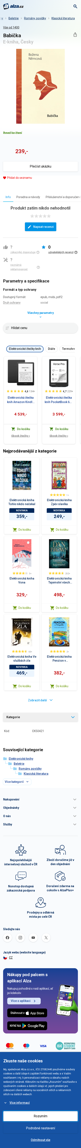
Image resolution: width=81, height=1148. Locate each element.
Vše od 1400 (11, 27)
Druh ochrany (12, 302)
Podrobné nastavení (40, 1128)
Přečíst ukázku (40, 166)
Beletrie (14, 18)
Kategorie (13, 717)
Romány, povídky (35, 18)
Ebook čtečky (20, 435)
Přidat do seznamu (19, 177)
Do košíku (24, 529)
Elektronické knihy (21, 758)
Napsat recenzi (43, 226)
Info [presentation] (8, 197)
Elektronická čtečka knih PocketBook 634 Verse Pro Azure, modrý (59, 400)
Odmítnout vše (40, 1140)
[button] (40, 799)
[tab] (8, 197)
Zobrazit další (37, 700)
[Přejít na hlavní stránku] (13, 6)
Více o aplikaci (21, 1000)
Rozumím (40, 1116)
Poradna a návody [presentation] (28, 197)
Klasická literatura (63, 18)
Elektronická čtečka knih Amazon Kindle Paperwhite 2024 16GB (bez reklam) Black (20, 400)
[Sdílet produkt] (75, 34)
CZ (11, 957)
